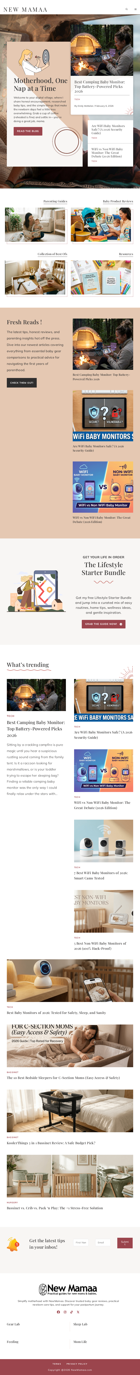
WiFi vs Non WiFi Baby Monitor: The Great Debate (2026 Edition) (107, 152)
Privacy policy (77, 1364)
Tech (77, 99)
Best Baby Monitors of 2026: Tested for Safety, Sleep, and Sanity (56, 1012)
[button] (126, 9)
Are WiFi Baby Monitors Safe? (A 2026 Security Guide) (108, 129)
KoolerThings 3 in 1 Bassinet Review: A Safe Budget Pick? (51, 1143)
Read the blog (28, 131)
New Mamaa (25, 9)
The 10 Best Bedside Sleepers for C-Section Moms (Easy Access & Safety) (63, 1077)
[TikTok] (71, 1312)
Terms (57, 1364)
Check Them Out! (21, 382)
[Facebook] (58, 1312)
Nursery (12, 1202)
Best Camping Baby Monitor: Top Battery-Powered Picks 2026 (99, 86)
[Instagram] (65, 1312)
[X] (78, 1312)
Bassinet (12, 1072)
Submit (125, 1243)
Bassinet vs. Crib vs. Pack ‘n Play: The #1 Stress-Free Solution (55, 1208)
